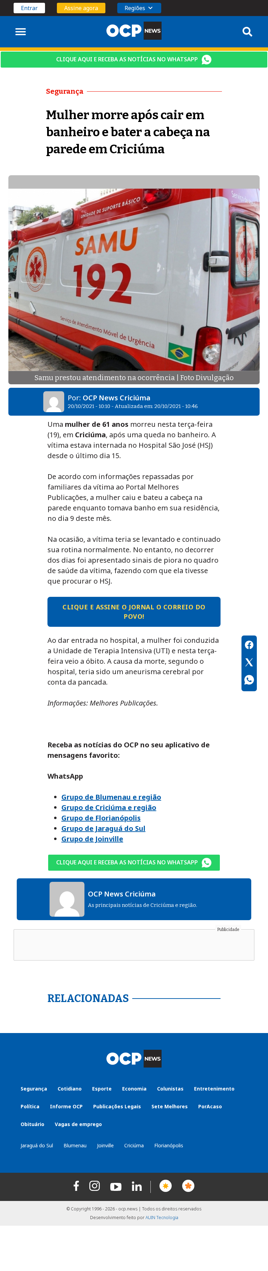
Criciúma (134, 1145)
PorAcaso (210, 1106)
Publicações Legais (117, 1106)
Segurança (34, 1088)
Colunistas (170, 1088)
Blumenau (75, 1145)
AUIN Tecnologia (162, 1217)
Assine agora (81, 8)
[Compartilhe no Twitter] (249, 663)
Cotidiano (70, 1088)
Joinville (105, 1145)
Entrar (29, 8)
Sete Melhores (169, 1106)
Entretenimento (214, 1088)
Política (30, 1106)
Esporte (102, 1088)
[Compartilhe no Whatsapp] (249, 681)
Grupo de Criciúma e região (108, 807)
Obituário (32, 1124)
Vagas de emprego (78, 1124)
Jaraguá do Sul (37, 1145)
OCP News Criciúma (116, 397)
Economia (134, 1088)
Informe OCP (66, 1106)
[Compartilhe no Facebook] (249, 646)
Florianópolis (168, 1145)
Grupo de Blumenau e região (111, 797)
